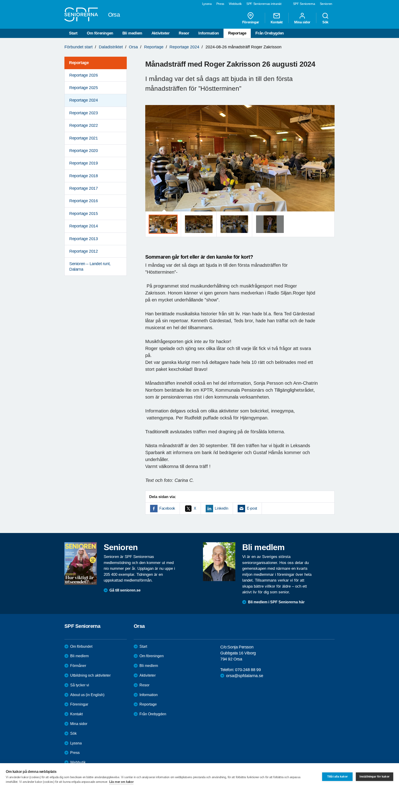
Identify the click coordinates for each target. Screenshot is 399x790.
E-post (252, 508)
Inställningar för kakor (375, 776)
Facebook (167, 508)
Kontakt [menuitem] (277, 22)
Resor (184, 33)
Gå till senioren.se (125, 590)
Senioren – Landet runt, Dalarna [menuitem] (90, 266)
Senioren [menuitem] (326, 4)
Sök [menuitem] (325, 22)
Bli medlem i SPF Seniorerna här (276, 602)
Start (73, 33)
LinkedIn (221, 508)
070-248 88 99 (248, 669)
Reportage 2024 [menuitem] (83, 100)
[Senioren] (80, 563)
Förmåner (78, 666)
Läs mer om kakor (121, 782)
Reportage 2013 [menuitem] (83, 238)
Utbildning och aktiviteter (90, 675)
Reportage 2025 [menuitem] (83, 87)
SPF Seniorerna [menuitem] (304, 4)
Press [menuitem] (220, 4)
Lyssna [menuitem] (207, 4)
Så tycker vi (79, 685)
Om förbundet (81, 646)
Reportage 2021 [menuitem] (83, 138)
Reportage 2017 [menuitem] (83, 188)
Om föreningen (100, 33)
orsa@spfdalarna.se (244, 675)
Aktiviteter (160, 33)
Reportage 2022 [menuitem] (83, 125)
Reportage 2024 (184, 47)
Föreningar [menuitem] (250, 22)
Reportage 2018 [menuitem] (83, 175)
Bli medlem (132, 33)
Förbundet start (78, 47)
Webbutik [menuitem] (235, 4)
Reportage (237, 33)
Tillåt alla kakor (337, 776)
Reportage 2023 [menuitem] (83, 113)
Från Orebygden (269, 33)
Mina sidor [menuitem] (302, 22)
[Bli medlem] (219, 561)
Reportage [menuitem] (79, 62)
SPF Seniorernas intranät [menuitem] (263, 4)
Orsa (133, 47)
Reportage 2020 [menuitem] (83, 150)
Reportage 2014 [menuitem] (83, 226)
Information (208, 33)
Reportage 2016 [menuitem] (83, 200)
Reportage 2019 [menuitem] (83, 163)
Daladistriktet (111, 47)
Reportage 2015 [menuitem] (83, 213)
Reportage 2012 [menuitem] (83, 251)
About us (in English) (87, 695)
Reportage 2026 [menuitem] (83, 75)
